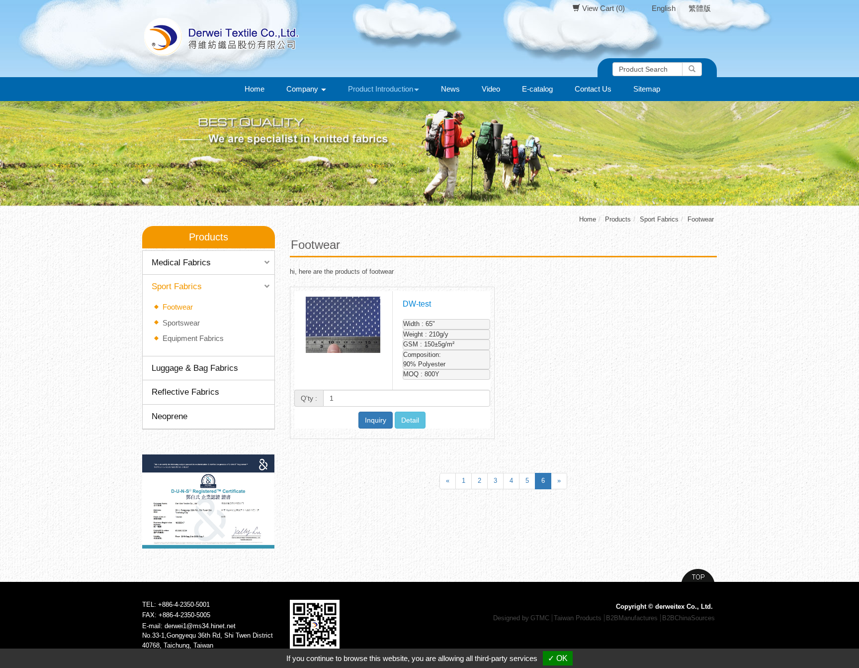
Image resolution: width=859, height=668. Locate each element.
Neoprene (169, 416)
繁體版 (699, 8)
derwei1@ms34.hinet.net (200, 626)
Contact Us (593, 89)
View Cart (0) (602, 8)
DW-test (417, 304)
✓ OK (558, 658)
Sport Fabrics (177, 286)
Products (618, 219)
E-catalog (537, 89)
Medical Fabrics (181, 262)
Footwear (178, 307)
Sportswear (181, 323)
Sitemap (646, 89)
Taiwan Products (577, 618)
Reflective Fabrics (185, 392)
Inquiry (375, 420)
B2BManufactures (632, 618)
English (664, 8)
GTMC (539, 618)
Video (491, 89)
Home (254, 89)
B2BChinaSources (688, 618)
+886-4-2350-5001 (184, 604)
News (450, 89)
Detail (410, 420)
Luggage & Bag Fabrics (195, 368)
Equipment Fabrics (193, 338)
